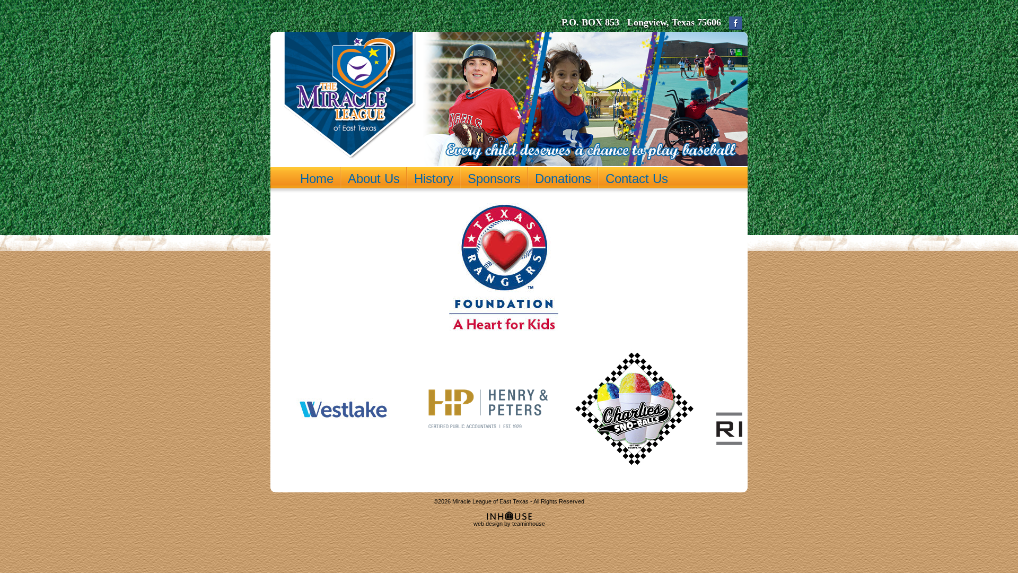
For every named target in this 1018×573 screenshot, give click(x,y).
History (433, 178)
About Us (374, 178)
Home (317, 178)
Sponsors (494, 178)
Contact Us (636, 178)
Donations (563, 178)
